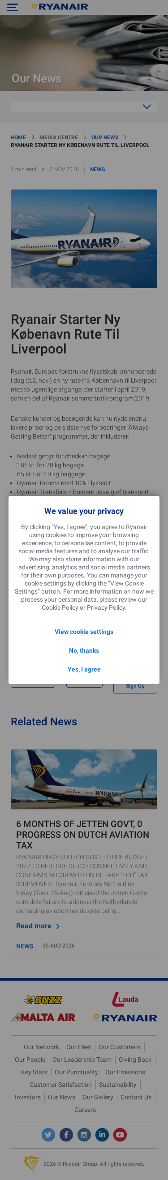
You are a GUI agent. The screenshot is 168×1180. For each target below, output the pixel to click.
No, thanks (84, 650)
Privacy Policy (106, 607)
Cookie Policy (60, 607)
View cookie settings (84, 631)
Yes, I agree (84, 669)
